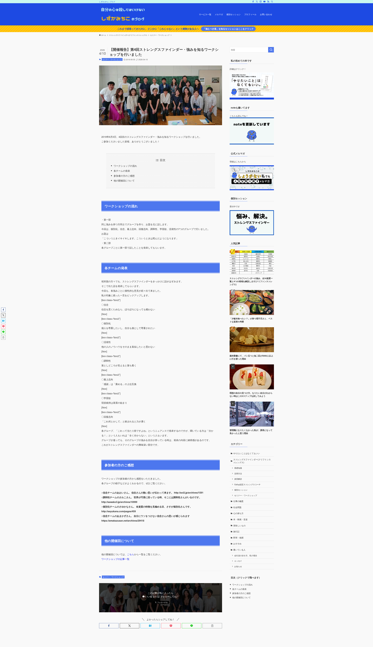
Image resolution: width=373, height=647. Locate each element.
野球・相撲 (238, 537)
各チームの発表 (122, 170)
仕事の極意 (238, 501)
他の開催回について (124, 180)
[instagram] (261, 1)
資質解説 (238, 479)
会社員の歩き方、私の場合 (245, 555)
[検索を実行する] (271, 50)
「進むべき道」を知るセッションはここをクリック (228, 28)
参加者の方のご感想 (124, 175)
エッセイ (238, 561)
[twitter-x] (257, 1)
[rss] (268, 1)
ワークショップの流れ (125, 165)
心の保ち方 (238, 513)
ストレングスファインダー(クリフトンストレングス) (252, 461)
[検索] (272, 1)
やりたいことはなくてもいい (246, 453)
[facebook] (253, 1)
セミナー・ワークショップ (112, 59)
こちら (130, 554)
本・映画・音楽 (240, 519)
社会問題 (237, 507)
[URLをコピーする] (212, 625)
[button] (109, 625)
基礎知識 (238, 468)
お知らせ (238, 566)
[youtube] (264, 1)
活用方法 (238, 473)
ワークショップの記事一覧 (115, 559)
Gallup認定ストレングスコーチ (247, 484)
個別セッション (241, 490)
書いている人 (239, 549)
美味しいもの (239, 525)
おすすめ (237, 543)
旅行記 (236, 531)
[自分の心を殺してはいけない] (122, 14)
